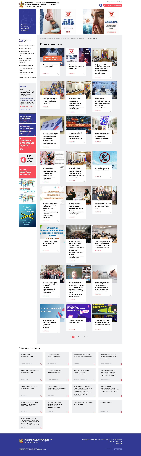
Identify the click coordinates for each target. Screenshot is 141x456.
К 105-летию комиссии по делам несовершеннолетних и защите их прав (27, 71)
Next (119, 22)
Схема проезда (25, 109)
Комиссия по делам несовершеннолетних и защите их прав (54, 38)
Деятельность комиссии (26, 45)
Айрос (120, 449)
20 (84, 337)
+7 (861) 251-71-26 (26, 106)
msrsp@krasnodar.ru (26, 98)
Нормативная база (25, 48)
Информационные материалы (25, 41)
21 (87, 337)
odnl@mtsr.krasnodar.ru (27, 100)
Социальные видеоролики (27, 77)
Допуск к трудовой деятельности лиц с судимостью (25, 60)
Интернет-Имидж (118, 448)
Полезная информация (26, 65)
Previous (39, 22)
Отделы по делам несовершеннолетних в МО (26, 53)
